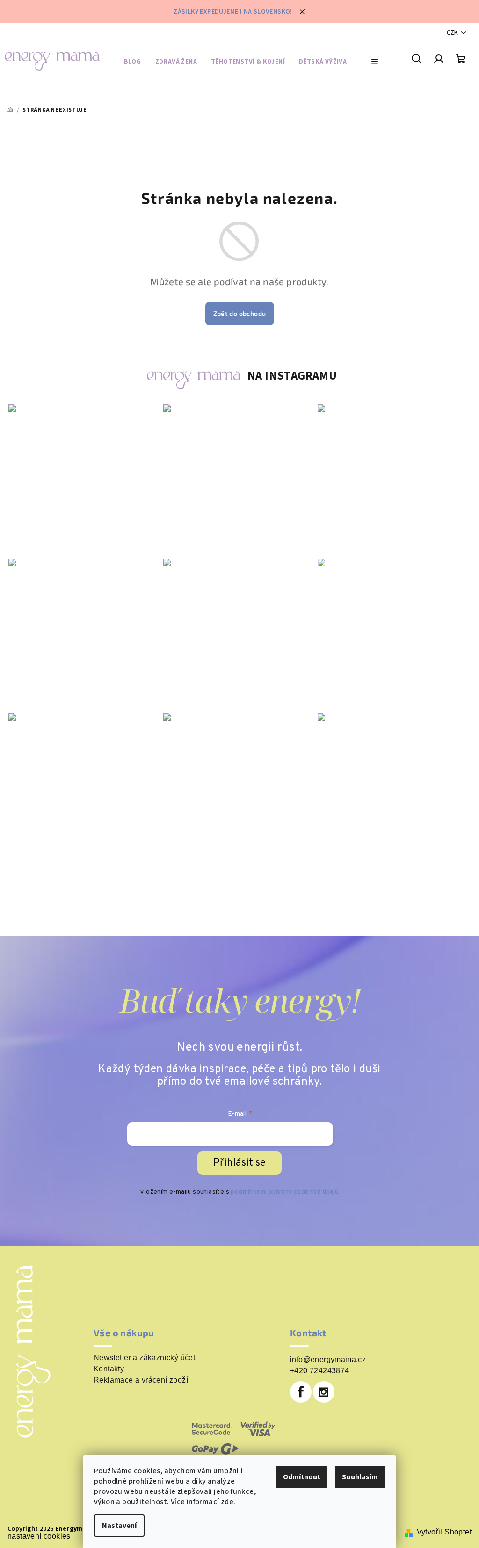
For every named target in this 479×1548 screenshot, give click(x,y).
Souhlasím (360, 1477)
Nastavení (119, 1525)
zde (227, 1502)
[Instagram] (323, 1392)
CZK (452, 32)
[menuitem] (132, 63)
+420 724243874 (319, 1371)
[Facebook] (301, 1392)
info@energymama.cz (328, 1359)
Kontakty (109, 1369)
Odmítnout (301, 1477)
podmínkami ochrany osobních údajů (285, 1192)
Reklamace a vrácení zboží (141, 1380)
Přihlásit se (239, 1163)
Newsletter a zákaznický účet (144, 1358)
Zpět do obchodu (239, 313)
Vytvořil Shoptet (444, 1532)
